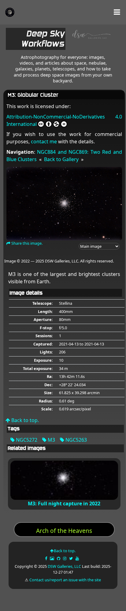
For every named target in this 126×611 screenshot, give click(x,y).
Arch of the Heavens (64, 530)
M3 (50, 439)
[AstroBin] (52, 558)
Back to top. (24, 420)
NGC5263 (75, 439)
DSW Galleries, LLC (64, 566)
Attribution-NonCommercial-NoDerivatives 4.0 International (64, 120)
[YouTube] (78, 558)
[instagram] (64, 558)
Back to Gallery (61, 159)
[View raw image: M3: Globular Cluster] (64, 203)
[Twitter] (71, 558)
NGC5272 (26, 439)
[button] (117, 12)
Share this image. (26, 243)
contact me (44, 141)
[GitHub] (59, 558)
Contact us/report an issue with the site (65, 580)
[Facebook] (46, 558)
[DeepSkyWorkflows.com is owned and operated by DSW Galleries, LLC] (89, 40)
